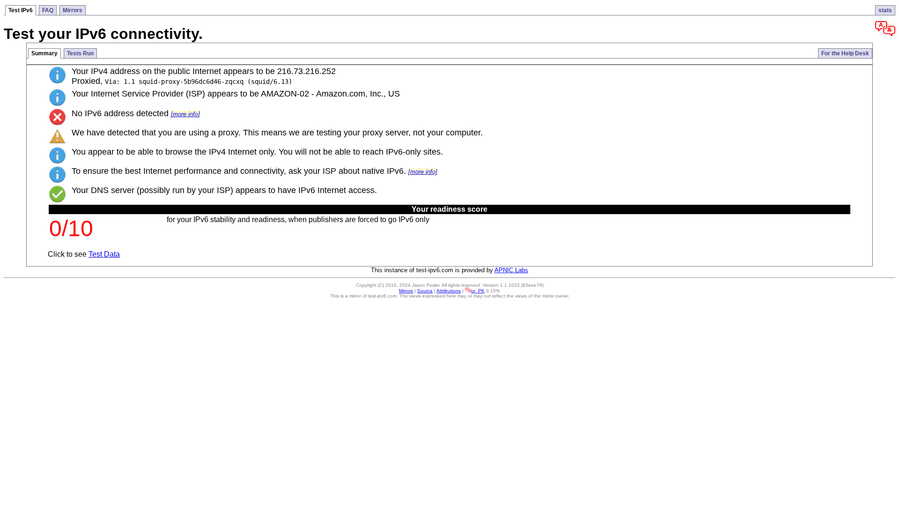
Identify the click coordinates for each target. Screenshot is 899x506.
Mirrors (72, 10)
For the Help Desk (845, 53)
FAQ (47, 10)
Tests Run (80, 53)
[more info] (185, 114)
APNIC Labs (511, 270)
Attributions (448, 290)
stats (885, 10)
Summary (44, 53)
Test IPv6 (20, 10)
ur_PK (478, 290)
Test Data (104, 254)
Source (425, 290)
